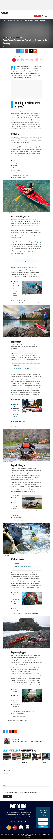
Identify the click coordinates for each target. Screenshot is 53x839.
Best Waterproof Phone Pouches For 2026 (46, 761)
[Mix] (35, 51)
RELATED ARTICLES (10, 750)
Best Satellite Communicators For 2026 (26, 761)
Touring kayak (16, 399)
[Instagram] (15, 821)
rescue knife (35, 613)
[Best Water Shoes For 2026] (16, 756)
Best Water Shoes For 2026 (16, 760)
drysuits (13, 392)
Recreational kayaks (16, 219)
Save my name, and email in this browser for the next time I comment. (20, 792)
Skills (7, 20)
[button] (43, 16)
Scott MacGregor (8, 46)
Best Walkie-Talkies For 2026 (7, 760)
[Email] (31, 51)
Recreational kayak (36, 243)
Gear (4, 37)
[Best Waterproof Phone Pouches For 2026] (46, 756)
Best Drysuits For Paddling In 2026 (23, 368)
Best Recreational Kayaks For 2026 (23, 261)
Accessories (8, 37)
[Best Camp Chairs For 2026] (36, 756)
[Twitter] (22, 51)
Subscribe (37, 15)
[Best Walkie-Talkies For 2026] (7, 756)
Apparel (14, 757)
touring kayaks (19, 352)
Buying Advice (13, 20)
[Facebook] (18, 51)
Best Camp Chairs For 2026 (36, 760)
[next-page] (5, 765)
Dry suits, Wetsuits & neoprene (15, 414)
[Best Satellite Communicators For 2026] (26, 756)
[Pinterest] (26, 51)
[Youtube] (25, 821)
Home (4, 20)
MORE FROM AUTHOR (27, 750)
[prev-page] (3, 765)
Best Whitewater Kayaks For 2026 (23, 567)
